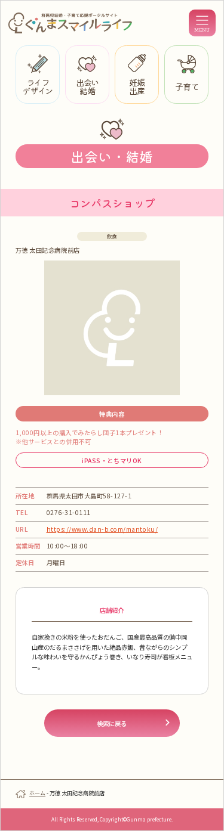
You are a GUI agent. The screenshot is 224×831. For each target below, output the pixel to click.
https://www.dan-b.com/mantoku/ (102, 529)
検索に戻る (112, 723)
